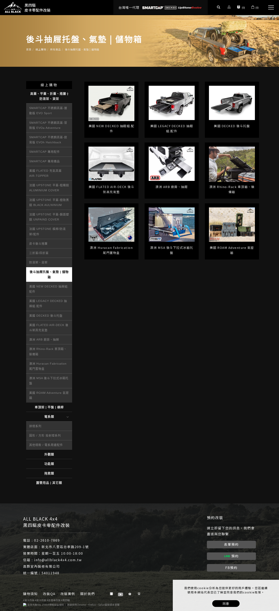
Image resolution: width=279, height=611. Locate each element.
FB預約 (231, 567)
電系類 (49, 416)
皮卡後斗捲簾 (38, 243)
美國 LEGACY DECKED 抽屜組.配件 (48, 303)
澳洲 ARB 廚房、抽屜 (44, 339)
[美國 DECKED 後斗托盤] (232, 102)
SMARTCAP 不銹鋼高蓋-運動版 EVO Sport (48, 110)
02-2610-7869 (47, 540)
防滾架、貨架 (38, 262)
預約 (235, 555)
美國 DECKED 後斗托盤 (45, 315)
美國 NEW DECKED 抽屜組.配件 (49, 289)
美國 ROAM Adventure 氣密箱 (49, 395)
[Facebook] (111, 594)
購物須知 (30, 593)
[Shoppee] (130, 594)
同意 (226, 603)
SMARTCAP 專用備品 (44, 161)
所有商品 (55, 49)
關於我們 (87, 593)
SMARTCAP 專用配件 (44, 151)
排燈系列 (35, 426)
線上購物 (41, 49)
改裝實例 (67, 593)
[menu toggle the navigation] (270, 7)
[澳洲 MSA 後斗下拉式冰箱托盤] (172, 224)
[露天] (139, 594)
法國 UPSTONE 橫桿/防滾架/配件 (47, 231)
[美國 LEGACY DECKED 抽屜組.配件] (172, 102)
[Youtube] (121, 594)
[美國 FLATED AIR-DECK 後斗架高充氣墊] (111, 163)
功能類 (49, 463)
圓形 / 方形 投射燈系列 (45, 435)
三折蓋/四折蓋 (39, 253)
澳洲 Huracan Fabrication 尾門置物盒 (48, 366)
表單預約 (231, 544)
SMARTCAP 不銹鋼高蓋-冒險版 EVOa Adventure (48, 125)
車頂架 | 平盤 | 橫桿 (49, 407)
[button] (218, 7)
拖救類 (49, 473)
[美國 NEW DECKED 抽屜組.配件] (111, 103)
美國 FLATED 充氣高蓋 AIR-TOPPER (45, 173)
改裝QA (49, 593)
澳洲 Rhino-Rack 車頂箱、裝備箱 (48, 351)
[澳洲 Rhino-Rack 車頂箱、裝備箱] (232, 163)
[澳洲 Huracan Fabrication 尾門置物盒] (111, 224)
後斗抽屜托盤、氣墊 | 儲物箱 (82, 49)
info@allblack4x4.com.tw (58, 559)
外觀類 (49, 454)
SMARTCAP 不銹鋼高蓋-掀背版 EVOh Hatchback (48, 140)
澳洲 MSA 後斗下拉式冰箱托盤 (48, 380)
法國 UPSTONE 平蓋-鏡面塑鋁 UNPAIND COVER (49, 217)
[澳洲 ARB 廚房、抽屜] (172, 163)
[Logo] (27, 7)
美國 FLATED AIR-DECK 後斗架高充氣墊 (48, 327)
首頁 (28, 49)
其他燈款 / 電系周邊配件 (46, 444)
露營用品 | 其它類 (49, 482)
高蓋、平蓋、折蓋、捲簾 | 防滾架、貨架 (49, 96)
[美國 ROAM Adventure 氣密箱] (232, 224)
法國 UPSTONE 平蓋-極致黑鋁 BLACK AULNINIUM (49, 202)
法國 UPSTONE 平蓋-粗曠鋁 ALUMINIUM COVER (49, 188)
